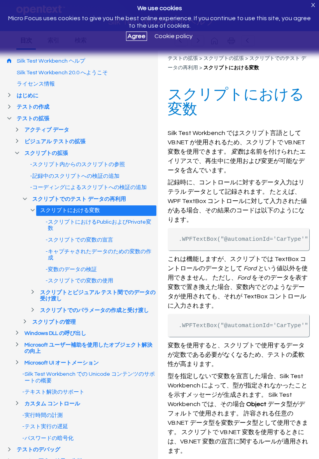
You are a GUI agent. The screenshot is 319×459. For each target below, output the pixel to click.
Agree (136, 36)
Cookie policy (173, 36)
